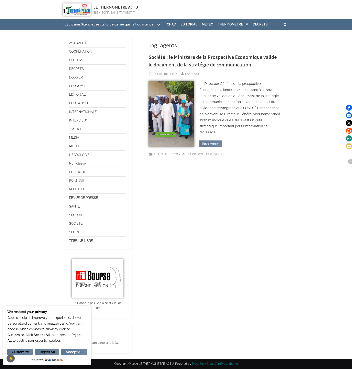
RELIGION (76, 189)
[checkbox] (11, 358)
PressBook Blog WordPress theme (215, 363)
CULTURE (76, 60)
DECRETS (260, 24)
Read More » (212, 142)
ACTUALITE (161, 154)
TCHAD (170, 24)
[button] (349, 108)
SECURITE (77, 215)
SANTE (74, 206)
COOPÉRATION (80, 51)
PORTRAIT (77, 180)
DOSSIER (76, 77)
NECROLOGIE (79, 155)
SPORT (74, 232)
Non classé (77, 163)
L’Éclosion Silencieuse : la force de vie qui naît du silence (109, 24)
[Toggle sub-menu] (159, 25)
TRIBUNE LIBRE (81, 241)
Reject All (47, 352)
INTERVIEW (78, 120)
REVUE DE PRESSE (83, 198)
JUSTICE (75, 129)
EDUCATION (78, 103)
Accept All (74, 352)
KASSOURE (193, 73)
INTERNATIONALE (83, 112)
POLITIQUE (205, 154)
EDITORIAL (188, 24)
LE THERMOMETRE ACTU (115, 7)
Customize (20, 352)
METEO (207, 24)
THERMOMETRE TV (233, 24)
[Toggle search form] (285, 24)
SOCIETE (220, 154)
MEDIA (192, 154)
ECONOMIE (178, 154)
